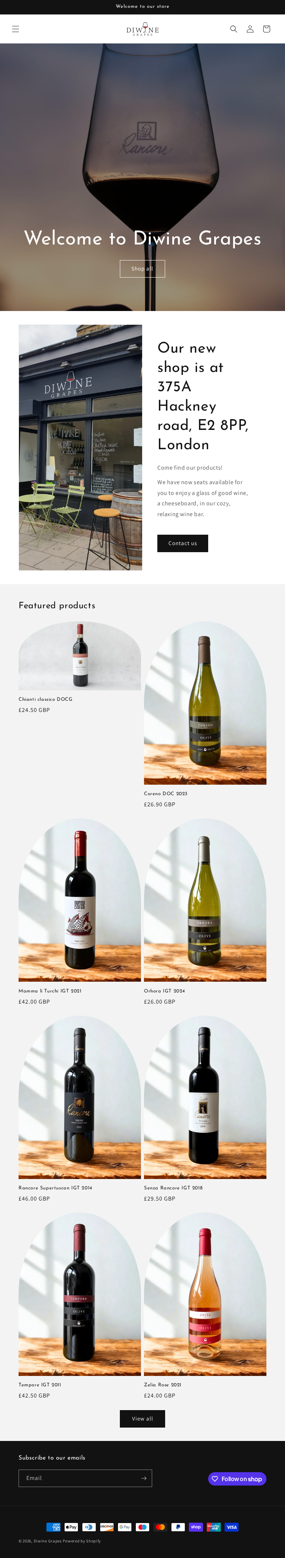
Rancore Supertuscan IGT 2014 (55, 1188)
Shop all (143, 268)
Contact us (182, 543)
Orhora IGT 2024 (164, 991)
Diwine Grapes (48, 1541)
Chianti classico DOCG (46, 699)
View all (142, 1418)
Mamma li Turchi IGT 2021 (50, 991)
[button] (15, 29)
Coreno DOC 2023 (166, 793)
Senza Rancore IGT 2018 (173, 1188)
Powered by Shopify (82, 1541)
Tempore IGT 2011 (40, 1385)
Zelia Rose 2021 (162, 1385)
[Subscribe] (143, 1478)
